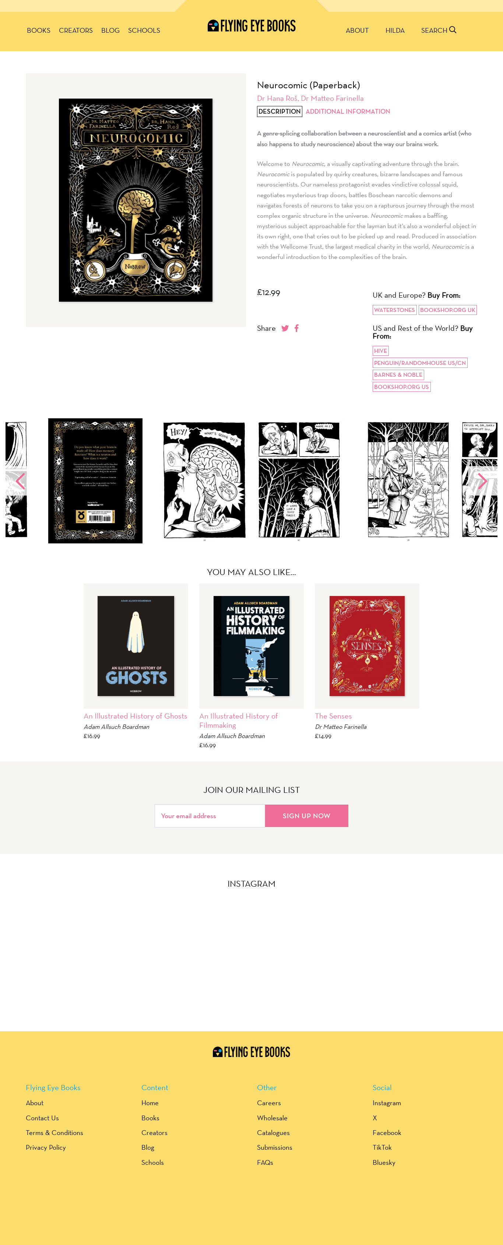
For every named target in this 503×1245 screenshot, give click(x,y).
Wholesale (272, 1117)
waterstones (394, 310)
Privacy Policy (46, 1147)
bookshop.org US (401, 387)
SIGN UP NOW (307, 815)
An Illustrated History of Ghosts (135, 716)
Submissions (274, 1147)
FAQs (265, 1162)
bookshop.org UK (447, 310)
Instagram (387, 1102)
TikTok (382, 1147)
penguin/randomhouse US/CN (420, 363)
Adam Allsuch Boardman (116, 726)
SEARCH (435, 30)
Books (38, 30)
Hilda (395, 30)
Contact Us (42, 1117)
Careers (269, 1102)
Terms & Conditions (54, 1132)
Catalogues (273, 1132)
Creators (76, 30)
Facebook (387, 1132)
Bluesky (384, 1162)
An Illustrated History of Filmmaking (238, 720)
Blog (110, 30)
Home (150, 1102)
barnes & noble (398, 375)
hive (380, 351)
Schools (144, 30)
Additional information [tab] (348, 111)
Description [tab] (279, 111)
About (357, 30)
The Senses (333, 716)
